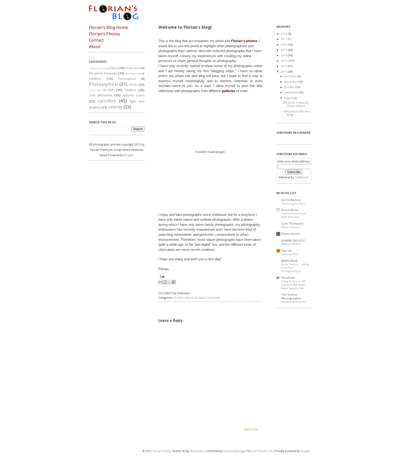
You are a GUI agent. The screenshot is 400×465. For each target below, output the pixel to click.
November (290, 82)
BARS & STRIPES (291, 244)
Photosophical (103, 84)
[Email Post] (210, 276)
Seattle (92, 90)
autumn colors (133, 95)
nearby (115, 107)
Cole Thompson (292, 223)
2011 (284, 71)
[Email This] (160, 282)
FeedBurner (302, 177)
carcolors (107, 101)
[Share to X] (169, 282)
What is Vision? (290, 227)
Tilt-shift (108, 90)
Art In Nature (291, 200)
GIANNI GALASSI (293, 240)
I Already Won (290, 254)
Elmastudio (197, 451)
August (288, 98)
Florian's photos (184, 297)
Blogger (129, 155)
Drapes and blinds (98, 68)
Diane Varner (290, 234)
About (94, 46)
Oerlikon (95, 79)
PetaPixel (288, 277)
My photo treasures (103, 73)
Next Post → (253, 429)
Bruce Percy (289, 210)
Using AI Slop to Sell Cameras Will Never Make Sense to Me (293, 285)
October (289, 87)
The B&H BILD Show (293, 302)
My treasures (133, 73)
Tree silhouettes (100, 95)
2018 (284, 33)
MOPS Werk (289, 261)
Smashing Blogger (235, 451)
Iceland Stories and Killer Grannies (293, 215)
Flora (114, 68)
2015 (284, 50)
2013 (284, 60)
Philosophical (127, 79)
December (290, 76)
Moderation (133, 68)
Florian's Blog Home (108, 27)
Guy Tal (286, 250)
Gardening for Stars (293, 203)
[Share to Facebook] (173, 282)
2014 (284, 55)
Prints (133, 85)
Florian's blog (161, 451)
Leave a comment (209, 297)
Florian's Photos (104, 33)
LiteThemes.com (262, 451)
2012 (284, 66)
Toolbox (130, 90)
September (291, 92)
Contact (96, 40)
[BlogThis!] (164, 282)
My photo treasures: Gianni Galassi (296, 104)
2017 (284, 39)
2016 (284, 44)
